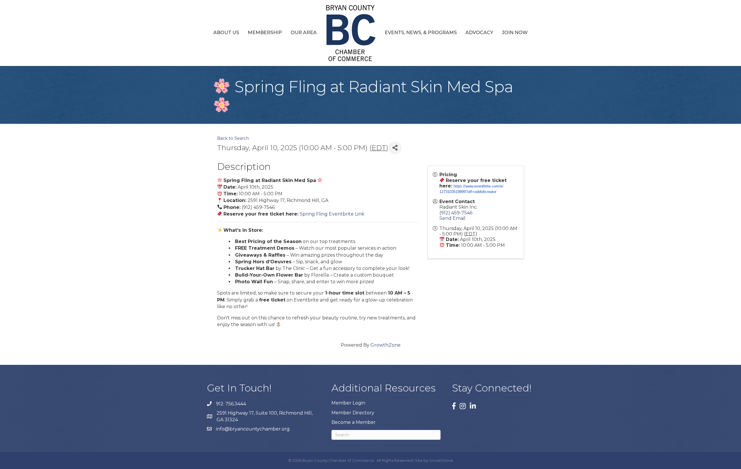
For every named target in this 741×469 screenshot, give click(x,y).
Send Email (452, 218)
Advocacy (479, 32)
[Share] (394, 147)
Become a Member (353, 422)
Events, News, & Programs (421, 32)
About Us (226, 32)
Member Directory (352, 412)
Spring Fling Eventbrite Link (332, 214)
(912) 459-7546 (455, 213)
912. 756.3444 (231, 404)
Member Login (348, 403)
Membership (265, 32)
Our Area (304, 32)
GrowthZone (385, 345)
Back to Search (233, 138)
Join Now (515, 32)
